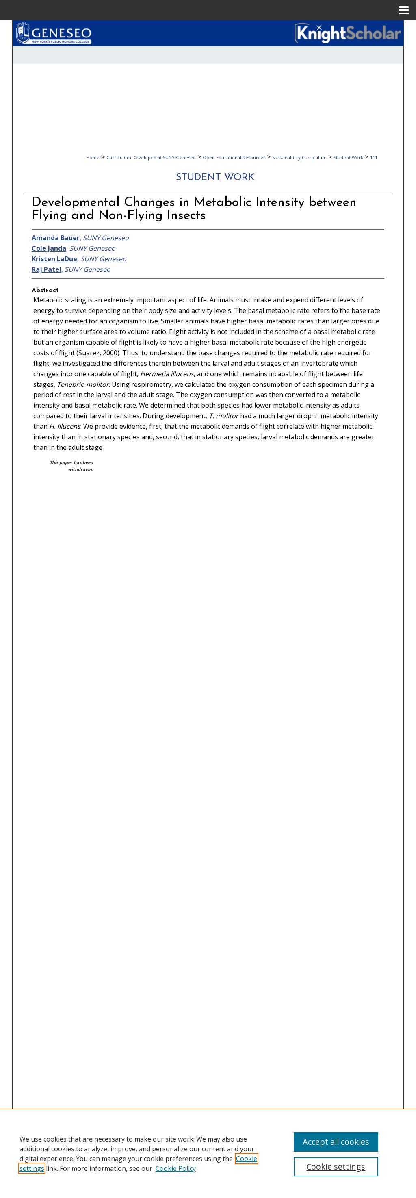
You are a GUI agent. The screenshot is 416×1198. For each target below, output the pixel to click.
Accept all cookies (336, 1141)
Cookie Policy (176, 1168)
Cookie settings (335, 1166)
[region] (208, 1153)
